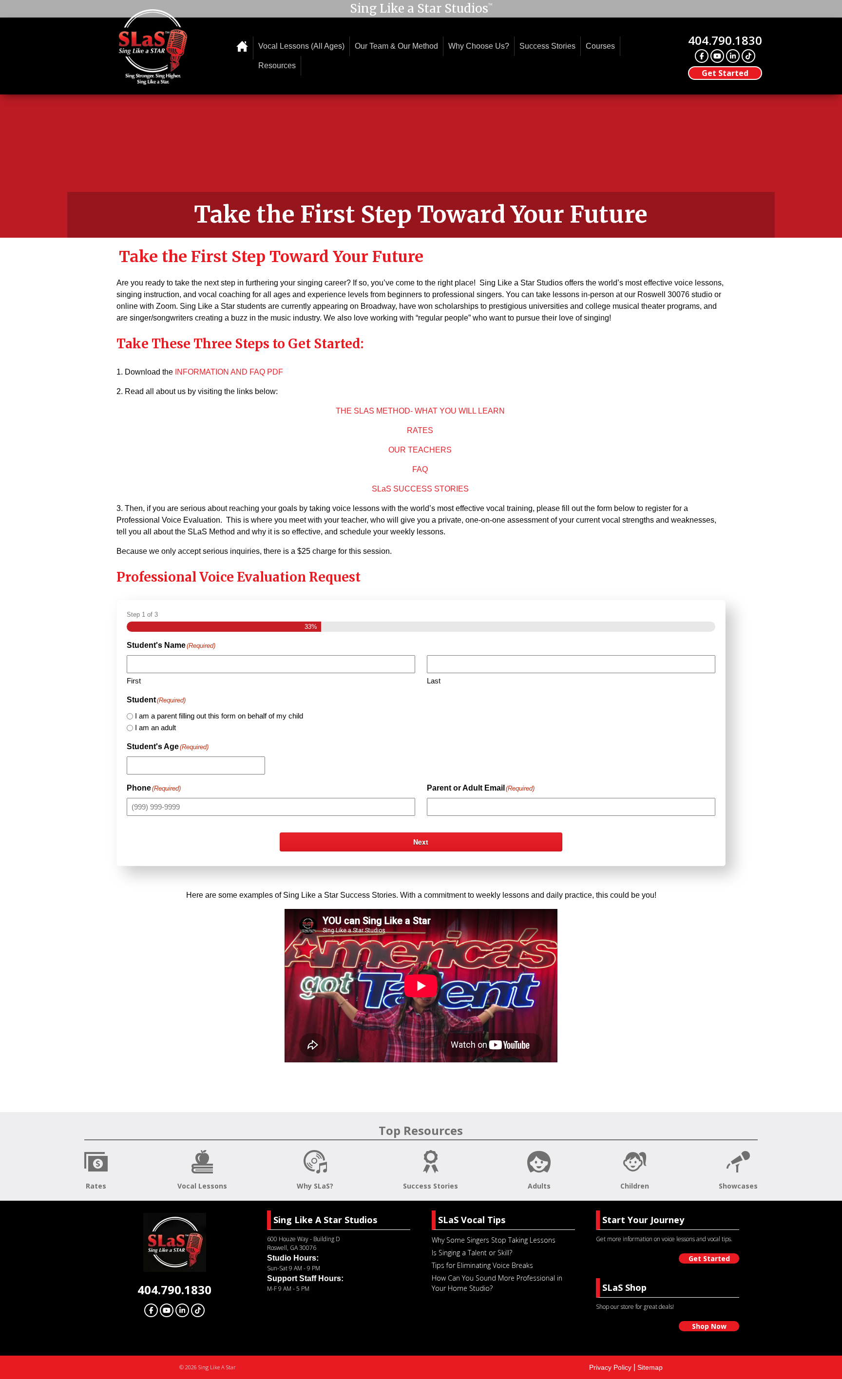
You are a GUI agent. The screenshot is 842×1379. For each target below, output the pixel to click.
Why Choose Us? (478, 46)
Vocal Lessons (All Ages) (301, 46)
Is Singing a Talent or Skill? (472, 1252)
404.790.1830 (725, 40)
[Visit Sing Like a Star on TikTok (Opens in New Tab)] (748, 56)
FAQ (420, 469)
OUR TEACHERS (420, 450)
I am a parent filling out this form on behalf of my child (219, 716)
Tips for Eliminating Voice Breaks (482, 1265)
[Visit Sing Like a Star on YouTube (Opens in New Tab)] (717, 56)
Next (420, 842)
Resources (277, 65)
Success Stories (547, 46)
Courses (600, 46)
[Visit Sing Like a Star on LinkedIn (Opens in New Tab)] (733, 56)
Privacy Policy (610, 1367)
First (134, 681)
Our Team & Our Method (396, 46)
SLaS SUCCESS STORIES (420, 489)
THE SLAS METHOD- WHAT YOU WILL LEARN (420, 411)
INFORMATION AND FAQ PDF (229, 372)
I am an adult (155, 727)
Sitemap (650, 1367)
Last (433, 681)
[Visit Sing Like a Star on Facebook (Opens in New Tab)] (701, 56)
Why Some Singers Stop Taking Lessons (493, 1240)
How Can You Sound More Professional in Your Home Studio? (497, 1283)
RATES (420, 430)
